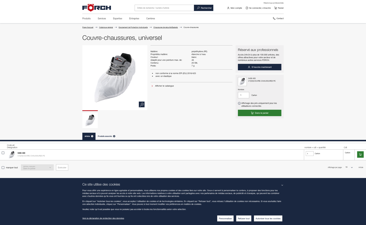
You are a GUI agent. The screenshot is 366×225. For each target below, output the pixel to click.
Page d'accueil (87, 27)
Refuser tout (244, 218)
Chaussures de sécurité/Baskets (165, 27)
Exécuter (62, 167)
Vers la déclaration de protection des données (103, 218)
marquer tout (12, 167)
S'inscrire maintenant (261, 67)
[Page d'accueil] (96, 8)
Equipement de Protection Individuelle (133, 27)
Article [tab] (89, 136)
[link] (234, 8)
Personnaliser (225, 218)
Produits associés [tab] (106, 136)
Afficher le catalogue (164, 86)
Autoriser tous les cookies (268, 218)
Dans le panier (261, 113)
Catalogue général (106, 27)
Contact (280, 18)
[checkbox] (3, 153)
